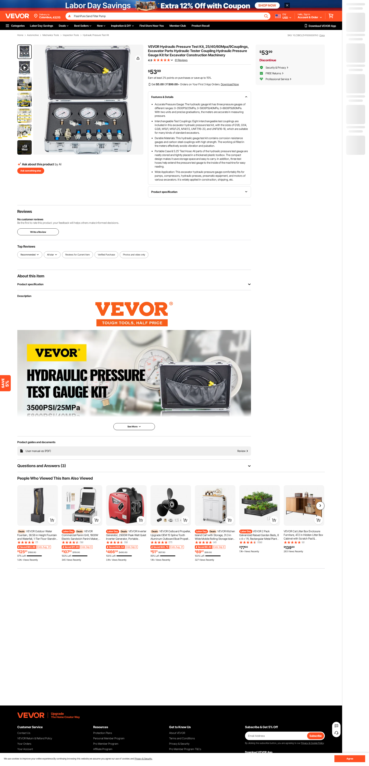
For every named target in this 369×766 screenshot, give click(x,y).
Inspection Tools (71, 35)
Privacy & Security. (143, 758)
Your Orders (24, 743)
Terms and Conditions (182, 738)
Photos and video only (134, 254)
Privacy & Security (179, 743)
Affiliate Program (102, 749)
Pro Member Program (105, 743)
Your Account (25, 749)
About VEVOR (177, 732)
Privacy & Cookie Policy (312, 743)
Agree (350, 758)
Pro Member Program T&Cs (185, 749)
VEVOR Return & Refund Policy (34, 738)
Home (20, 35)
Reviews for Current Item (77, 254)
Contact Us (23, 732)
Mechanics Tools (50, 35)
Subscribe (315, 735)
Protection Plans (102, 732)
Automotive (33, 35)
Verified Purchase (106, 254)
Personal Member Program (109, 738)
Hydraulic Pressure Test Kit (96, 35)
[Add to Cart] (52, 520)
